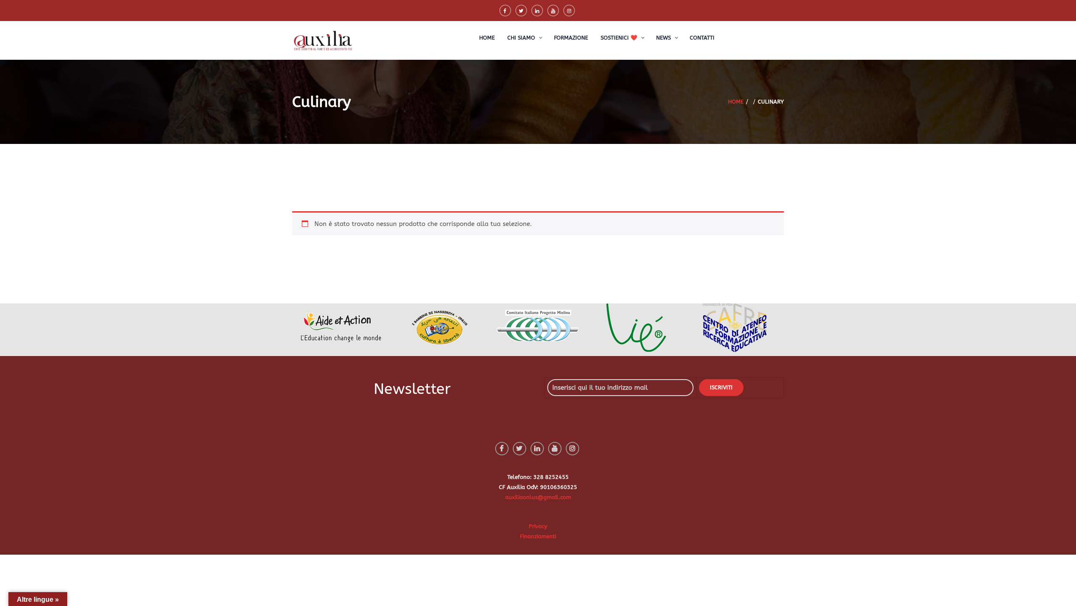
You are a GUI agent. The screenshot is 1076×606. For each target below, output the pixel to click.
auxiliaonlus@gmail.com (538, 497)
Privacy (538, 526)
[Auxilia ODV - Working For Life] (323, 41)
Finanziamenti (538, 536)
